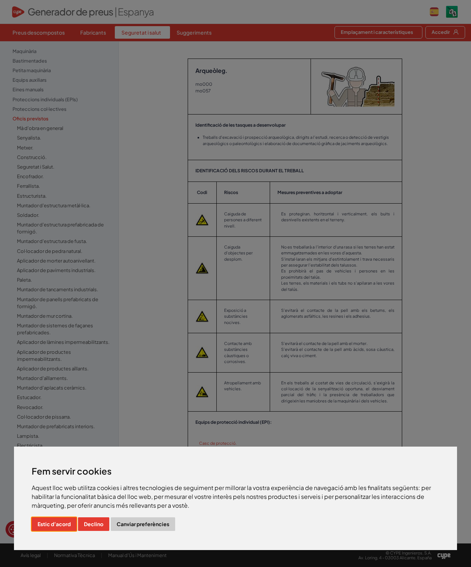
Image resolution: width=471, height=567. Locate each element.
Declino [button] (93, 524)
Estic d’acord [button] (54, 524)
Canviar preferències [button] (143, 524)
